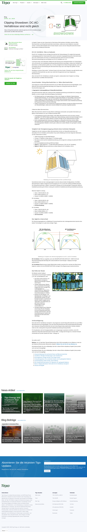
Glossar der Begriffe (39, 365)
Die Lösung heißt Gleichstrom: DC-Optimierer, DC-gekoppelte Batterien (52, 362)
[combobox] (4, 530)
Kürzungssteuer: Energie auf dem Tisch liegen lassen (47, 357)
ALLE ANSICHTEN (21, 390)
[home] (6, 2)
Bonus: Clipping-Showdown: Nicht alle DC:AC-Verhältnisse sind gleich (52, 363)
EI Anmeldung (67, 2)
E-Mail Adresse (47, 461)
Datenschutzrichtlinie (64, 467)
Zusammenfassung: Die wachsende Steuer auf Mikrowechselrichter (51, 354)
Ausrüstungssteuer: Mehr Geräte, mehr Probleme (46, 360)
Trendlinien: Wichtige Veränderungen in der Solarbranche (48, 355)
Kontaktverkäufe (79, 2)
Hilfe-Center (43, 2)
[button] (15, 2)
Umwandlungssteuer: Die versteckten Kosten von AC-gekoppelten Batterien (53, 359)
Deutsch (3, 530)
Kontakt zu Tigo (10, 83)
